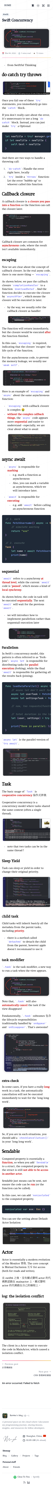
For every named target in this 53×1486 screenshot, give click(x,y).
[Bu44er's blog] (5, 1416)
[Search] (43, 5)
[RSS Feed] (24, 1482)
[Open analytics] (28, 1482)
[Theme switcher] (38, 5)
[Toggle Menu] (48, 5)
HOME (7, 5)
